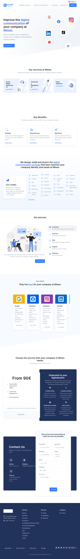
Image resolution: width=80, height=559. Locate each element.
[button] (67, 316)
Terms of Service (20, 548)
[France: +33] (41, 470)
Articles (44, 513)
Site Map (43, 548)
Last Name (57, 444)
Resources (45, 518)
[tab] (62, 228)
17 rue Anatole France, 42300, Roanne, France (14, 479)
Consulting (55, 5)
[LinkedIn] (56, 548)
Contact (72, 5)
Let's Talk (41, 261)
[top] (76, 551)
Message (42, 474)
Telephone (41, 467)
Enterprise (41, 451)
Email (40, 460)
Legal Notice (8, 548)
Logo (23, 530)
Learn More (19, 325)
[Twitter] (66, 548)
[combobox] (55, 455)
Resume (24, 513)
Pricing (24, 538)
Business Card (25, 533)
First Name (42, 444)
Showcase (24, 518)
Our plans (31, 199)
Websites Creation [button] (24, 5)
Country (56, 451)
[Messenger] (61, 548)
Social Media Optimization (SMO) (13, 386)
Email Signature (14, 397)
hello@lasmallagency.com (28, 466)
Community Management (28, 525)
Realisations (64, 5)
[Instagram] (64, 548)
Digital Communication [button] (41, 5)
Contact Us (8, 45)
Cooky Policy (33, 548)
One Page (24, 515)
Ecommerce (25, 520)
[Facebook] (59, 548)
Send (54, 489)
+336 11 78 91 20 (13, 466)
